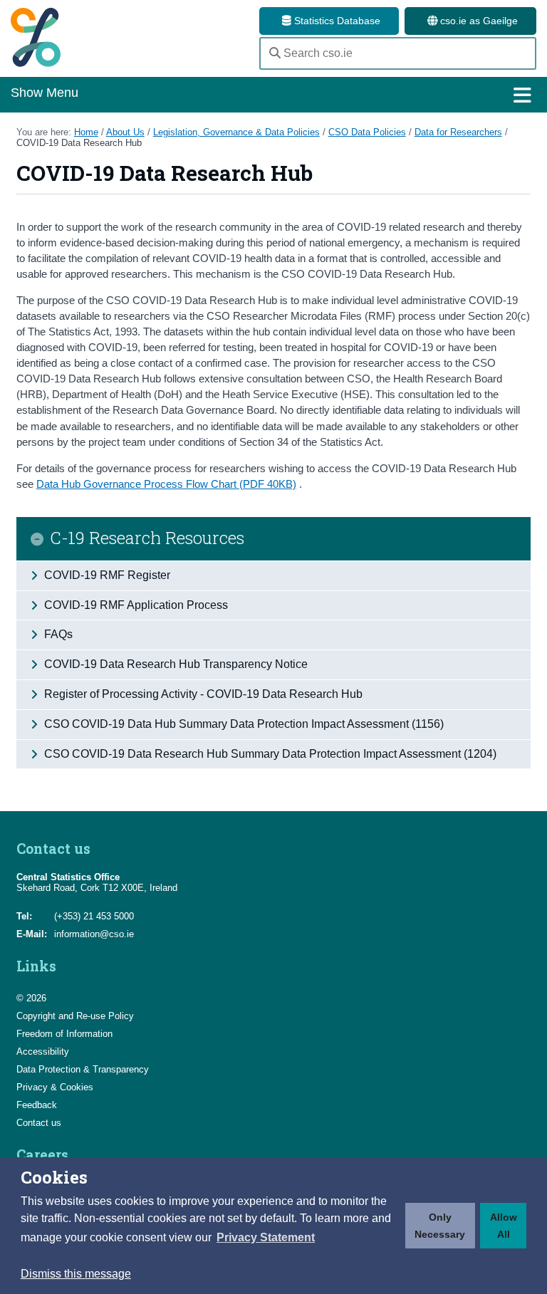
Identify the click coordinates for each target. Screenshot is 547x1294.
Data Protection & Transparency (82, 1069)
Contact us (38, 1122)
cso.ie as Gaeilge (477, 20)
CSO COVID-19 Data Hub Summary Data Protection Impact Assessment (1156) (242, 724)
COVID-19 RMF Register (105, 575)
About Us (125, 132)
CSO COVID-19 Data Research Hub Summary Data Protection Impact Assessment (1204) (268, 754)
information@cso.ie (94, 934)
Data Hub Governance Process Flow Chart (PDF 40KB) (166, 484)
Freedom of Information (64, 1033)
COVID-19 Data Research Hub (79, 142)
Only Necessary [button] (440, 1225)
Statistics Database (335, 20)
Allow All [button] (503, 1225)
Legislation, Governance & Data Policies (236, 132)
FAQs (57, 634)
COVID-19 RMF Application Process (134, 605)
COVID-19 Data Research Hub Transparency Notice (174, 664)
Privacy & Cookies (54, 1087)
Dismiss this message (76, 1274)
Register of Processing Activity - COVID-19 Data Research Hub (202, 694)
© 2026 (31, 998)
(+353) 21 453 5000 (94, 916)
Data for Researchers (458, 132)
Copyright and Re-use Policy (75, 1016)
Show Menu (44, 92)
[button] (265, 1237)
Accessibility (42, 1051)
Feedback (36, 1105)
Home (86, 132)
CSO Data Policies (367, 132)
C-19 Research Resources (147, 538)
